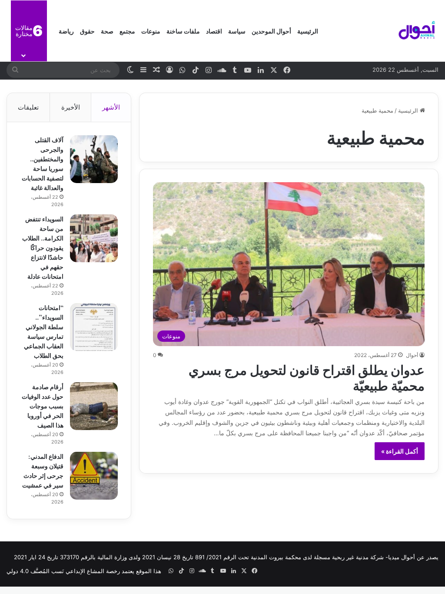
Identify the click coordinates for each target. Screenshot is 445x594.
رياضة (66, 30)
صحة (107, 30)
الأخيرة (70, 107)
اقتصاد (214, 30)
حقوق (87, 30)
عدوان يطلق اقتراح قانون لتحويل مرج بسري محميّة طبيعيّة (307, 376)
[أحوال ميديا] (416, 31)
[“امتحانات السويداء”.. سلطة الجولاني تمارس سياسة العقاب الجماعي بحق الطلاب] (94, 327)
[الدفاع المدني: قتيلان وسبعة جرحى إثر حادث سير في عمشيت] (94, 476)
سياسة (237, 30)
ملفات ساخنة (183, 30)
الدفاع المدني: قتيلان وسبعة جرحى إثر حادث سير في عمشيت (42, 470)
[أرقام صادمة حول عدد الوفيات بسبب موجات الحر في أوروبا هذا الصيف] (94, 406)
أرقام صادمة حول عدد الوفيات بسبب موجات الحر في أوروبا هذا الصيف (42, 405)
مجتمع (127, 30)
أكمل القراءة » (399, 451)
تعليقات (28, 107)
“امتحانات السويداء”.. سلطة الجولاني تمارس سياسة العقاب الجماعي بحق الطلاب (43, 331)
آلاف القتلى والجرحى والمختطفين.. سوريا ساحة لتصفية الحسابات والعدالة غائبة (42, 163)
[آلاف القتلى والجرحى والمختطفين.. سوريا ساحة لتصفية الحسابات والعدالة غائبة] (94, 159)
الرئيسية (307, 30)
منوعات (150, 30)
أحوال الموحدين (271, 30)
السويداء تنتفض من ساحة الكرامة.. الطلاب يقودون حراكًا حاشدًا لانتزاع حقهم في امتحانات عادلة (42, 247)
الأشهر (111, 107)
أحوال (412, 355)
